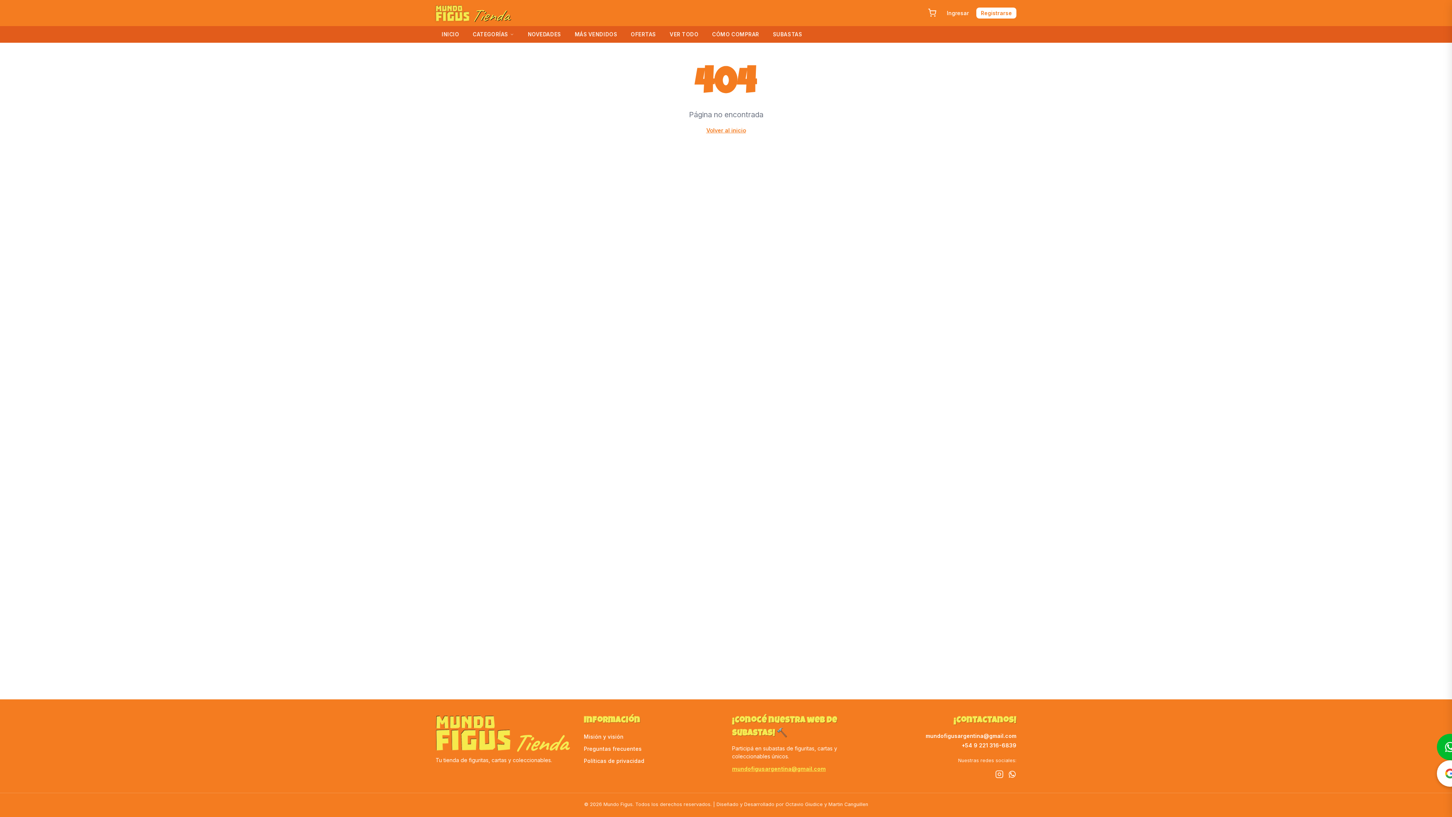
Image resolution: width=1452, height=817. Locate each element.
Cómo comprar (735, 34)
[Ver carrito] (932, 13)
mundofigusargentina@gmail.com (779, 769)
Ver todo (684, 34)
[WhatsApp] (1012, 775)
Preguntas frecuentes (613, 749)
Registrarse (996, 13)
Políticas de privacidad (614, 761)
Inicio (450, 34)
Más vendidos (596, 34)
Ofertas (643, 34)
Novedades (544, 34)
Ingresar (958, 13)
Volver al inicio (726, 130)
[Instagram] (999, 775)
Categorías (490, 34)
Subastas (787, 34)
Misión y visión (604, 736)
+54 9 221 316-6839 (989, 745)
